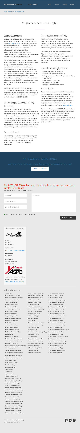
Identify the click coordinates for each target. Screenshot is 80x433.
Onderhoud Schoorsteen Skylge (36, 322)
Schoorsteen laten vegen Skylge (58, 300)
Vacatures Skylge (9, 374)
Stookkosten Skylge (10, 364)
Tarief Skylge (8, 371)
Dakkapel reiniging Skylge (11, 327)
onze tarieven (67, 105)
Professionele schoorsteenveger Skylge (37, 332)
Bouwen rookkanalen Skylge (12, 300)
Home (5, 11)
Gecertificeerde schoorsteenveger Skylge (15, 345)
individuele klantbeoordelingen (15, 281)
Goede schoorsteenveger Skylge (13, 350)
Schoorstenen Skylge (10, 360)
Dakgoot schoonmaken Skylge (13, 318)
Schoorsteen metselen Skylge (57, 304)
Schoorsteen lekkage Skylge (57, 302)
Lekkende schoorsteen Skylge (35, 306)
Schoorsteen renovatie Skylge (57, 311)
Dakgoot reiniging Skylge (11, 316)
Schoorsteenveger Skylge (56, 352)
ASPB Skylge (8, 293)
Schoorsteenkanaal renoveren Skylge (59, 336)
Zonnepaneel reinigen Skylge (12, 396)
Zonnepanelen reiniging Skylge (13, 410)
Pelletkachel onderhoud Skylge (36, 325)
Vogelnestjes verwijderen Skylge (13, 387)
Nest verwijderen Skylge (34, 313)
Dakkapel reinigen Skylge (11, 325)
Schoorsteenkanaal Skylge (56, 334)
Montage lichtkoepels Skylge (35, 311)
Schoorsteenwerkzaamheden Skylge (14, 358)
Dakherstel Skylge (9, 322)
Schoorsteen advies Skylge (34, 352)
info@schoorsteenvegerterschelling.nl (16, 250)
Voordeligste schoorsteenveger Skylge (14, 390)
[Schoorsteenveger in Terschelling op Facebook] (66, 420)
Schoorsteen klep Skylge (56, 297)
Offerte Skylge (31, 320)
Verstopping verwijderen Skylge (13, 378)
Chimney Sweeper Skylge (11, 306)
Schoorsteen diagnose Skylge (57, 293)
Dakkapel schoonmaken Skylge (13, 332)
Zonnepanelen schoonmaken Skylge (14, 412)
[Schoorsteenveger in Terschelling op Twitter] (70, 420)
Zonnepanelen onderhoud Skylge (13, 406)
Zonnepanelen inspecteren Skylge (13, 403)
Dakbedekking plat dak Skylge (12, 309)
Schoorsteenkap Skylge (55, 338)
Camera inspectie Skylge (11, 302)
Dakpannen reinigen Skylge (12, 336)
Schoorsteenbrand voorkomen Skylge (59, 329)
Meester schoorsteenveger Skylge (36, 309)
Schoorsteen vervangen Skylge (57, 325)
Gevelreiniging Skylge (10, 348)
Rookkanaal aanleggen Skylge (35, 338)
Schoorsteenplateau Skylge (56, 345)
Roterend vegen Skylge (33, 345)
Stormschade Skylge (10, 367)
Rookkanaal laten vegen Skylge (36, 341)
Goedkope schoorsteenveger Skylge (14, 352)
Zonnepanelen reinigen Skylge (13, 408)
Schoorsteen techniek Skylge (57, 318)
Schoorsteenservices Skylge (56, 348)
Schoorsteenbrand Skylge (56, 327)
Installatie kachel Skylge (34, 300)
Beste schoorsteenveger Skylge (13, 295)
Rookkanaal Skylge (32, 336)
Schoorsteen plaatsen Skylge (57, 309)
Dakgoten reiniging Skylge (11, 320)
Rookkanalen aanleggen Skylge (36, 343)
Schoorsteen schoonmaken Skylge (58, 316)
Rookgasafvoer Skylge (33, 334)
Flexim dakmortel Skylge (11, 343)
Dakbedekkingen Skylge (11, 311)
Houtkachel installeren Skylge (35, 297)
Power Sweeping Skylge (34, 327)
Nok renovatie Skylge (33, 316)
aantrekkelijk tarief (14, 43)
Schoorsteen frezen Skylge (56, 295)
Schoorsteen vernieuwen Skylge (58, 322)
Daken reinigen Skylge (10, 313)
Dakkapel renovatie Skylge (12, 329)
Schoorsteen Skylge (33, 350)
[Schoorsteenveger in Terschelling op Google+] (74, 420)
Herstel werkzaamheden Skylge (36, 293)
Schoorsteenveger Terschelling (13, 4)
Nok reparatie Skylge (33, 318)
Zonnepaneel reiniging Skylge (12, 399)
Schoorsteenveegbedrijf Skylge (57, 350)
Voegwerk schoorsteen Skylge (16, 11)
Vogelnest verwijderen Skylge (12, 385)
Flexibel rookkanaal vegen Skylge (13, 341)
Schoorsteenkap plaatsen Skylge (58, 343)
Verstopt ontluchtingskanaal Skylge (14, 380)
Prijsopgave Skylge (32, 329)
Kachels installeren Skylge (34, 302)
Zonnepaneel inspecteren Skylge (13, 392)
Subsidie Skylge (9, 369)
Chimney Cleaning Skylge (11, 304)
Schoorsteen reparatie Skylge (57, 313)
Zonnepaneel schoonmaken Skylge (14, 401)
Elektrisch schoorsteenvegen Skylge (14, 338)
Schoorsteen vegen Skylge (56, 320)
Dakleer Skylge (9, 334)
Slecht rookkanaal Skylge (11, 362)
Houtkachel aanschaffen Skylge (36, 295)
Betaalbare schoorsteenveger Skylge (14, 297)
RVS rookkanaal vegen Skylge (35, 348)
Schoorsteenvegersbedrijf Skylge (13, 355)
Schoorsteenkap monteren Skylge (58, 341)
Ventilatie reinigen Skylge (11, 376)
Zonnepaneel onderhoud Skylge (13, 394)
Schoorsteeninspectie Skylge (57, 332)
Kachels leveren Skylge (33, 304)
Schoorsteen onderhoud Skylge (58, 306)
